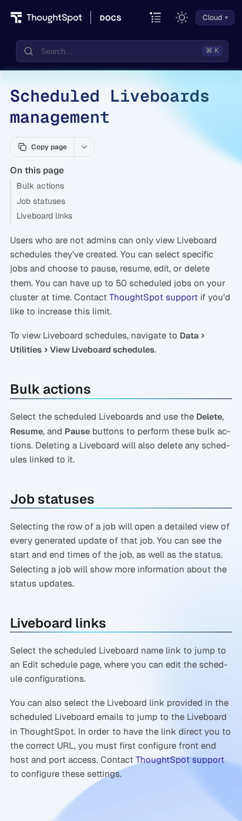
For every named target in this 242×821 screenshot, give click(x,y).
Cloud (212, 17)
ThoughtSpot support (153, 297)
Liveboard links (44, 215)
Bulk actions (40, 185)
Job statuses (40, 201)
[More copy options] (84, 147)
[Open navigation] (156, 18)
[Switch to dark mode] (182, 17)
